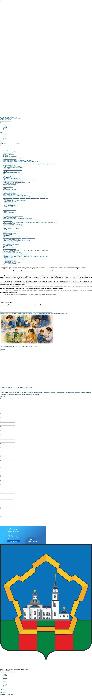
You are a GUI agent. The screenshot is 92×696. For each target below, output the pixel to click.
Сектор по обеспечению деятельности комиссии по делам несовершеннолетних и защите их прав (25, 191)
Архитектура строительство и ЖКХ (11, 183)
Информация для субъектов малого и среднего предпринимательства (19, 179)
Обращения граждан (7, 153)
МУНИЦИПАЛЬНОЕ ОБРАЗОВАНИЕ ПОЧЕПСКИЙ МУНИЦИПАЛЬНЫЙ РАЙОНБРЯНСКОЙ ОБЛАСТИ (11, 118)
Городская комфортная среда (9, 184)
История (5, 127)
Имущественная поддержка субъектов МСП (13, 181)
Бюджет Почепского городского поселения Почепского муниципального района (21, 161)
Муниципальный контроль (9, 165)
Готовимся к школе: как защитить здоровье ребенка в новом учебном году (20, 346)
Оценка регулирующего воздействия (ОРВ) (13, 166)
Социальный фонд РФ (10, 201)
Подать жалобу (13, 541)
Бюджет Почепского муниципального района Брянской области (17, 160)
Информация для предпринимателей (11, 178)
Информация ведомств (8, 199)
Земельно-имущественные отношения (11, 172)
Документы (5, 155)
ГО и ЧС (5, 173)
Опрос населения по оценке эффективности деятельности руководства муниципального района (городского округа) (29, 163)
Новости (5, 126)
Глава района (6, 150)
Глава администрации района (9, 151)
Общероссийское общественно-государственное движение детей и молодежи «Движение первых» (25, 198)
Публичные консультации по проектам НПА (13, 167)
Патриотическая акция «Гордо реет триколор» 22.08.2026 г (16, 387)
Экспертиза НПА (7, 168)
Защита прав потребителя (8, 176)
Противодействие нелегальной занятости (12, 170)
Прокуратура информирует (11, 202)
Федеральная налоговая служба (12, 204)
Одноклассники (4, 692)
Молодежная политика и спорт (10, 189)
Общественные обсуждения (9, 193)
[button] (46, 132)
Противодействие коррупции (9, 159)
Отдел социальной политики (9, 190)
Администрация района (8, 154)
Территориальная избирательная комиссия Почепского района (17, 196)
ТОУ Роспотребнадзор (10, 205)
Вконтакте (3, 689)
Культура (5, 188)
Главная (4, 124)
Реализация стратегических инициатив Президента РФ (15, 195)
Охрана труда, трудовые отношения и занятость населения (16, 182)
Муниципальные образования (10, 156)
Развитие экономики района (9, 174)
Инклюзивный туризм (8, 206)
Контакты (5, 128)
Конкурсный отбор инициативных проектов (13, 157)
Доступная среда (6, 177)
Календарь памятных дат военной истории (12, 194)
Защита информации (7, 162)
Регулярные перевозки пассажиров (11, 185)
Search (1, 143)
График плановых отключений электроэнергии (16, 200)
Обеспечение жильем (8, 187)
